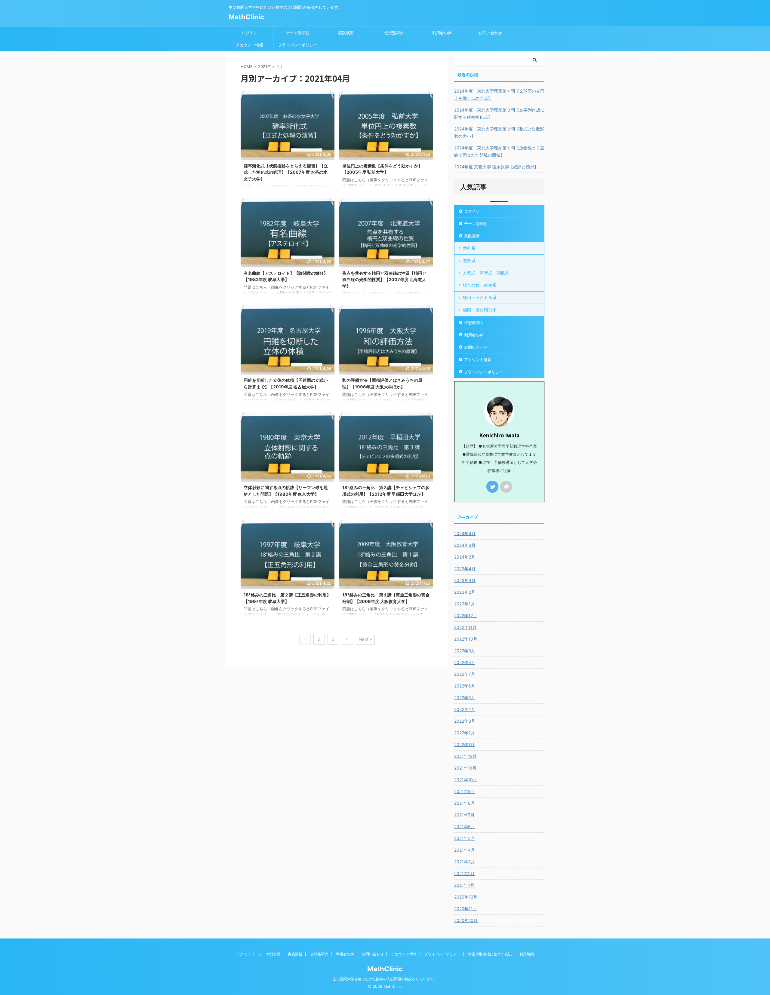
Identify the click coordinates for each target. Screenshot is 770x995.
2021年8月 (464, 803)
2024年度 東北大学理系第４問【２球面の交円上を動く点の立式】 (499, 94)
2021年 (264, 66)
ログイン (249, 32)
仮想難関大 (394, 32)
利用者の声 (442, 32)
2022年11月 (465, 627)
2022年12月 (465, 615)
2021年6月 (464, 826)
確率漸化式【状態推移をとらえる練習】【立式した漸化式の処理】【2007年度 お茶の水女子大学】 (286, 172)
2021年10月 (465, 779)
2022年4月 (464, 709)
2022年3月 (464, 721)
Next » (365, 639)
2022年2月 (464, 732)
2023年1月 (464, 603)
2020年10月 (466, 920)
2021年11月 (465, 767)
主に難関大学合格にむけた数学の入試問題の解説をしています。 (385, 979)
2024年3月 (465, 545)
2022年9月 (464, 650)
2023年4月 (465, 568)
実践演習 (346, 32)
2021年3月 (464, 861)
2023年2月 (464, 592)
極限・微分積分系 (480, 309)
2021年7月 (464, 814)
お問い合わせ (490, 32)
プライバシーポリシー (297, 44)
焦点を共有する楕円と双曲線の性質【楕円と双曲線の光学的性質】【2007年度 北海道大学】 (384, 280)
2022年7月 (464, 674)
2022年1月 (464, 744)
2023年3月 (465, 580)
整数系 (469, 260)
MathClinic (246, 17)
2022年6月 (464, 685)
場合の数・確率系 (480, 285)
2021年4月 (464, 850)
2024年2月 (464, 556)
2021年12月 (465, 756)
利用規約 (526, 954)
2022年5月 (464, 697)
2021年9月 (464, 791)
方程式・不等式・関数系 (486, 272)
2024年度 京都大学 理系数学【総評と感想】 (496, 166)
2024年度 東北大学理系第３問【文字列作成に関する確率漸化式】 (499, 113)
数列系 (469, 248)
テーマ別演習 (298, 32)
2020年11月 (465, 908)
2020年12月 (465, 896)
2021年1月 (464, 885)
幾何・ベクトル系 (480, 297)
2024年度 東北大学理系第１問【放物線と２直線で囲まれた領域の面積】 (499, 151)
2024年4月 (465, 533)
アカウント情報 (249, 44)
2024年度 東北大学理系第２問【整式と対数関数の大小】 (499, 132)
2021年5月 (464, 838)
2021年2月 (464, 873)
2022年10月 (465, 638)
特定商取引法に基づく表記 (490, 954)
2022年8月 (464, 662)
